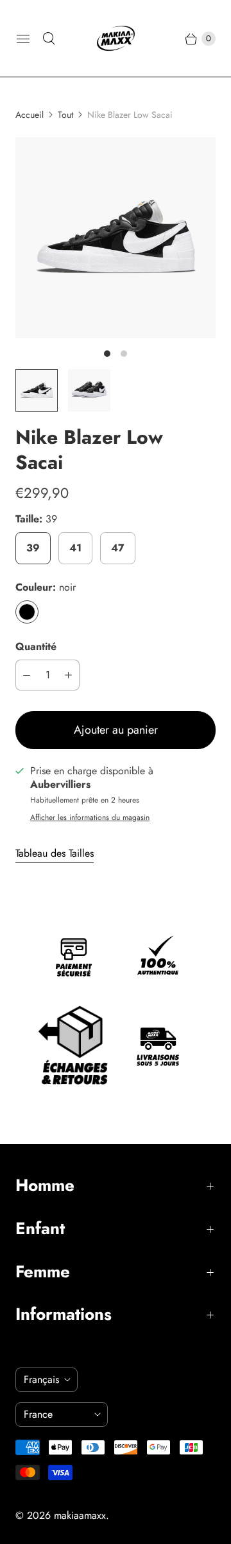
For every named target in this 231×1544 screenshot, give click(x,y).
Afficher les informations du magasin (90, 818)
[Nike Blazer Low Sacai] (115, 237)
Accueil (29, 114)
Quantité (35, 646)
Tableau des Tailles (54, 854)
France (56, 1414)
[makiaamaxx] (115, 38)
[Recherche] (49, 38)
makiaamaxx (80, 1515)
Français (41, 1379)
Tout (65, 114)
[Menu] (23, 38)
